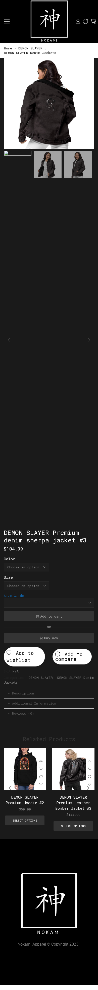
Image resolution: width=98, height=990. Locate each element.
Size (8, 577)
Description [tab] (23, 693)
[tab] (49, 693)
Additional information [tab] (34, 703)
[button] (10, 104)
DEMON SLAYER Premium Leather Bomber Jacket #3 (73, 802)
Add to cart (51, 616)
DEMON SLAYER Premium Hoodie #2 (25, 799)
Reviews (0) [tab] (23, 713)
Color (9, 558)
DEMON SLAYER (30, 48)
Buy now (51, 638)
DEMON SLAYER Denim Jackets (30, 52)
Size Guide (14, 595)
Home (8, 48)
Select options (41, 769)
